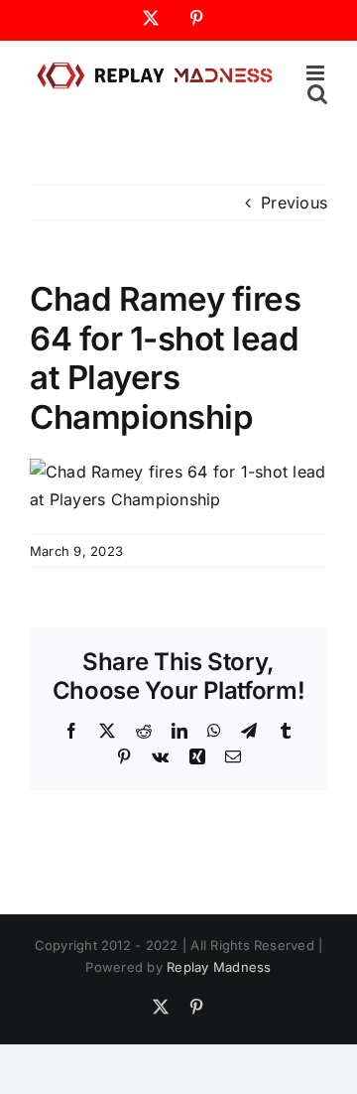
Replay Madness (219, 967)
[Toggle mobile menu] (316, 73)
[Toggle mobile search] (317, 93)
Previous (294, 202)
